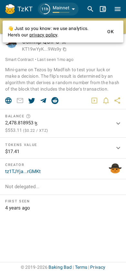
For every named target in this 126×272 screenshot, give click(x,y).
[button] (58, 9)
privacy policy (43, 34)
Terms (81, 267)
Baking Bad (60, 267)
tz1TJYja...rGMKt (23, 171)
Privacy (97, 267)
